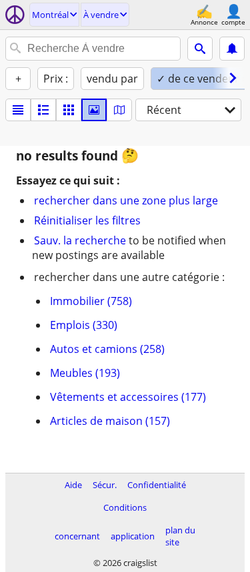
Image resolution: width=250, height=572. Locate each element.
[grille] (68, 110)
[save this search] (232, 49)
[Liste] (18, 110)
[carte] (119, 110)
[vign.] (43, 110)
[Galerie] (94, 110)
